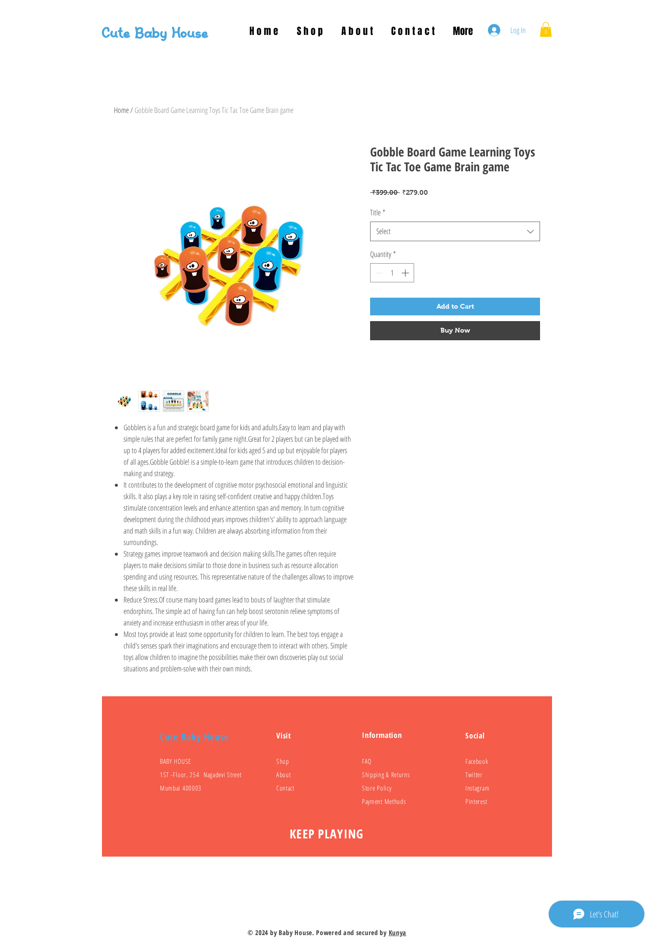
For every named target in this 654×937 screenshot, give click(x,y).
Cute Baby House (155, 33)
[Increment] (406, 273)
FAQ (367, 761)
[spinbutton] (392, 273)
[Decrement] (378, 273)
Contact (285, 787)
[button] (546, 29)
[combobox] (455, 231)
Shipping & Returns (386, 774)
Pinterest (476, 801)
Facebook (476, 761)
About (283, 774)
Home (121, 110)
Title (377, 212)
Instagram (477, 787)
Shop (282, 761)
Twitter (474, 774)
